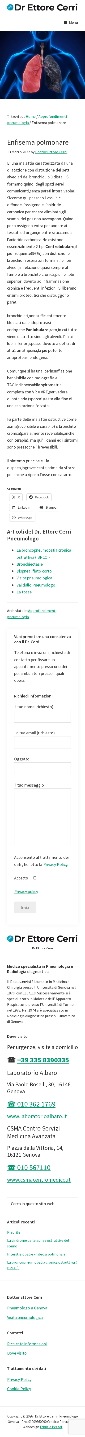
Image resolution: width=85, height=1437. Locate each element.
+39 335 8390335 (43, 1059)
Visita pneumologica (25, 1317)
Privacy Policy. (55, 864)
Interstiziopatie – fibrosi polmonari (36, 1254)
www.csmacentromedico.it (39, 1179)
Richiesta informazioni (27, 1343)
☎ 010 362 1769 (31, 1103)
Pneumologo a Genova (27, 1308)
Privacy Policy (19, 1379)
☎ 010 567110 (29, 1167)
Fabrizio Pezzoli (51, 1427)
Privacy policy (26, 891)
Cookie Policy (19, 1388)
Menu (73, 22)
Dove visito (17, 1353)
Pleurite (13, 1232)
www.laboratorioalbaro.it (37, 1116)
